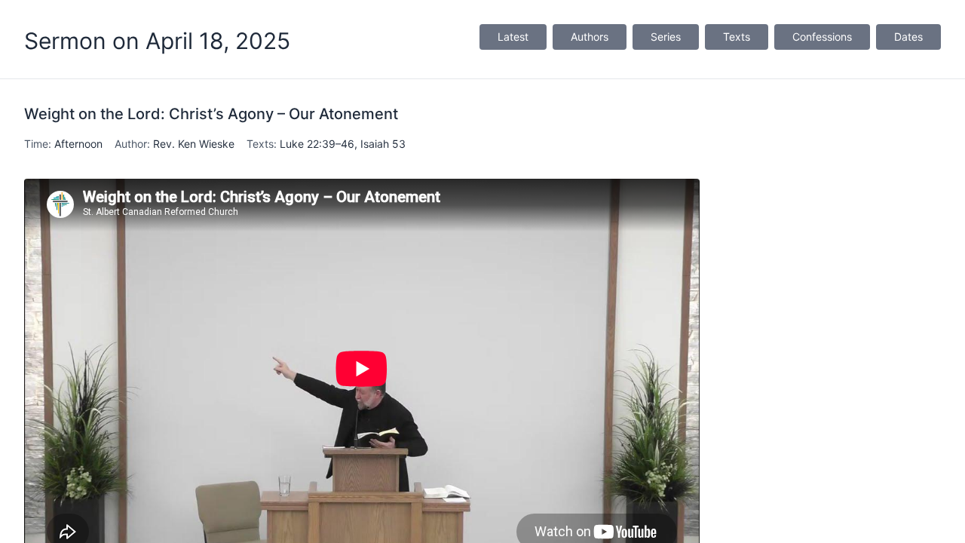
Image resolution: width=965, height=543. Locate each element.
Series (666, 36)
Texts (736, 36)
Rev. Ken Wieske (193, 143)
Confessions (822, 36)
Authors (589, 36)
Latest (513, 36)
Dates (908, 36)
